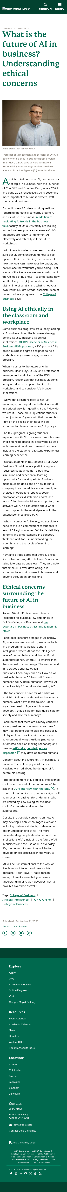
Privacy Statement (40, 1159)
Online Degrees (18, 990)
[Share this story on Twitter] (13, 933)
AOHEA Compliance (41, 1150)
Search (45, 9)
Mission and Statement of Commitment (28, 1156)
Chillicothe (15, 1070)
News (12, 1030)
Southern (14, 1088)
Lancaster (14, 1082)
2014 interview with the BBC (34, 789)
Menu (60, 7)
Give (11, 978)
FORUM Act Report (45, 1153)
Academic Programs (20, 984)
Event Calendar (17, 1018)
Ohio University (22, 1169)
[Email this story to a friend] (21, 933)
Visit (11, 996)
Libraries (14, 1036)
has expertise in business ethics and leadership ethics (29, 626)
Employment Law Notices (22, 1153)
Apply (12, 973)
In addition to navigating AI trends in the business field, (27, 221)
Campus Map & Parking (22, 1002)
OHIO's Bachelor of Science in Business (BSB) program (30, 344)
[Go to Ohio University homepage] (16, 9)
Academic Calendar (20, 1024)
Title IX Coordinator (41, 1162)
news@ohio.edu (22, 1124)
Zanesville (14, 1094)
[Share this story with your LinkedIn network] (29, 933)
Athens (13, 1064)
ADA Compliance (21, 1150)
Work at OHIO (16, 1042)
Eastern (13, 1076)
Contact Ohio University (22, 1131)
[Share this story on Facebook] (4, 933)
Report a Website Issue (22, 1048)
